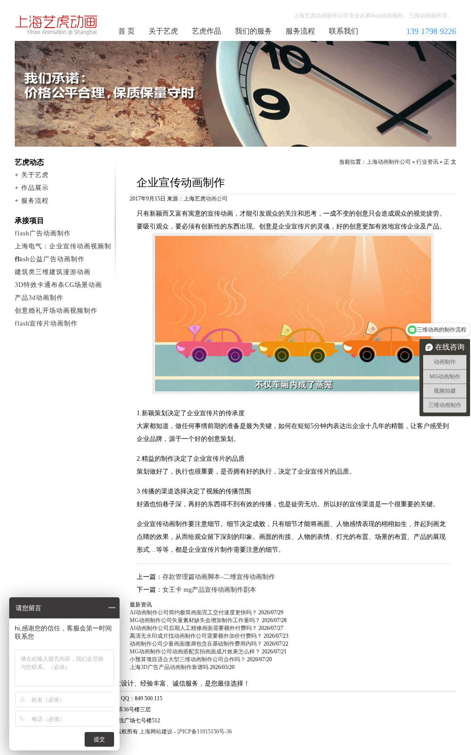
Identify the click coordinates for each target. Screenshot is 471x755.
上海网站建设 (155, 731)
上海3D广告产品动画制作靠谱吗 (169, 667)
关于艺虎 (163, 31)
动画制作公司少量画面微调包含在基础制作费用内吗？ (196, 644)
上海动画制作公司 (56, 25)
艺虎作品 (206, 31)
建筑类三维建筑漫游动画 (53, 272)
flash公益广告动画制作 (50, 259)
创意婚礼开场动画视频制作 (56, 310)
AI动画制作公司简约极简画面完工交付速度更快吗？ (193, 612)
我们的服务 (253, 31)
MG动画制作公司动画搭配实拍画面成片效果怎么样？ (195, 651)
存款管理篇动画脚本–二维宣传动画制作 (218, 576)
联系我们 (343, 31)
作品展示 (35, 187)
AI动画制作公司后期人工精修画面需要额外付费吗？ (193, 628)
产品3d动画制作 (39, 297)
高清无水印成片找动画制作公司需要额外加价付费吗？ (196, 636)
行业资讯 (427, 162)
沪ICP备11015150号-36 (204, 731)
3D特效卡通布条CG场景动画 (58, 284)
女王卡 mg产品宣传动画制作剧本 (209, 589)
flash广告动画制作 (43, 233)
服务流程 (300, 31)
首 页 (126, 31)
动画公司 (217, 198)
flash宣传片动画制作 (46, 323)
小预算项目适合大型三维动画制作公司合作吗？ (188, 659)
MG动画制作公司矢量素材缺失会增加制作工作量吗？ (195, 620)
